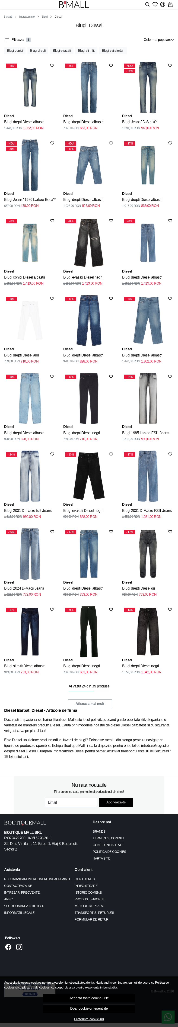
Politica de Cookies (109, 852)
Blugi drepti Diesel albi (21, 355)
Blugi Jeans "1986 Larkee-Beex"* (30, 200)
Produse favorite (90, 899)
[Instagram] (20, 947)
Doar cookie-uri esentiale (89, 1008)
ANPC (8, 899)
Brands (99, 831)
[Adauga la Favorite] (52, 65)
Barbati (8, 16)
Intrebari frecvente (22, 892)
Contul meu (85, 879)
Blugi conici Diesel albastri (24, 277)
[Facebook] (9, 947)
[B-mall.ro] (74, 4)
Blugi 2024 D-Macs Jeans (24, 588)
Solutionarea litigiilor (24, 906)
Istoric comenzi (88, 892)
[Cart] (170, 4)
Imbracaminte (27, 16)
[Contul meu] (162, 4)
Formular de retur (91, 919)
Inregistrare (86, 886)
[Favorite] (155, 4)
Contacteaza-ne (18, 886)
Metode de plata (89, 906)
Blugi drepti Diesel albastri (24, 122)
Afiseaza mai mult (90, 704)
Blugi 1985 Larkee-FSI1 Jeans (145, 433)
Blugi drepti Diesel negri (81, 433)
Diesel (9, 116)
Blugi (45, 16)
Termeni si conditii (108, 838)
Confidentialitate (108, 845)
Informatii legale (19, 913)
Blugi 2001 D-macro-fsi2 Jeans (28, 511)
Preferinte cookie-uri (89, 1019)
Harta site (101, 858)
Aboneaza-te (116, 802)
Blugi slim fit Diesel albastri (24, 666)
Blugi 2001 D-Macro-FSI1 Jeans (147, 511)
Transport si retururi (94, 913)
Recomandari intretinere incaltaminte (37, 879)
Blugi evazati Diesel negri (82, 277)
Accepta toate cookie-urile (89, 998)
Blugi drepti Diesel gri (138, 588)
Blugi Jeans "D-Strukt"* (140, 122)
